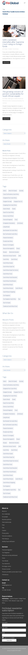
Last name (4, 627)
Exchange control (6, 566)
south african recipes (8, 288)
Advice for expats (13, 190)
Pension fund (20, 98)
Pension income (6, 569)
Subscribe (9, 640)
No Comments (16, 49)
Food (16, 219)
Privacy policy (5, 533)
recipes (5, 252)
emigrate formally (7, 201)
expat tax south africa (8, 212)
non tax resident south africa (10, 234)
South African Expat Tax (8, 266)
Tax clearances (6, 563)
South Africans (19, 288)
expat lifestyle (6, 208)
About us (4, 511)
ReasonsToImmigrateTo (8, 248)
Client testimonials (6, 522)
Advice (4, 190)
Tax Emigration (6, 552)
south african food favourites (10, 277)
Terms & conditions (7, 536)
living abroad (6, 226)
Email (3, 633)
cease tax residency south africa (11, 194)
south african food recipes (9, 281)
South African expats (8, 263)
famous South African (8, 216)
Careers (4, 530)
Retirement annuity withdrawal (9, 555)
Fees (3, 525)
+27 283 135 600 (6, 590)
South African (14, 259)
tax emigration (6, 295)
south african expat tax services (10, 270)
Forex (3, 558)
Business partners (6, 519)
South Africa (6, 259)
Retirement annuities (7, 100)
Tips (19, 299)
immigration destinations (9, 223)
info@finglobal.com (7, 585)
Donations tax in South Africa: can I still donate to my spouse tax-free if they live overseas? (13, 177)
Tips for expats (6, 302)
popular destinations (8, 237)
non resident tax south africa (10, 230)
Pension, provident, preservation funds (12, 572)
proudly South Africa (7, 241)
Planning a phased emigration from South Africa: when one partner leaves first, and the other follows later (14, 160)
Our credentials (6, 514)
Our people (5, 517)
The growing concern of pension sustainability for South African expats (13, 93)
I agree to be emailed (9, 638)
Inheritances (5, 574)
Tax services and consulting (16, 100)
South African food (7, 273)
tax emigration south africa (9, 299)
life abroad (20, 223)
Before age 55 (11, 98)
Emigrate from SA (18, 201)
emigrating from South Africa (10, 205)
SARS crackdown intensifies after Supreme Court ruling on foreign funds (13, 43)
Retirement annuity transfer (9, 255)
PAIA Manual (5, 538)
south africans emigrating (9, 292)
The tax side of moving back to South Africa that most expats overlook (13, 166)
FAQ (3, 528)
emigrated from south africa (10, 198)
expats (13, 208)
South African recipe (8, 284)
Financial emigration (7, 550)
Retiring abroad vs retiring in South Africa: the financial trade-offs (14, 171)
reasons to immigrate (8, 245)
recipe (18, 248)
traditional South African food (10, 306)
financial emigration (7, 219)
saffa (19, 255)
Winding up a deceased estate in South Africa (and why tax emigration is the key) (14, 154)
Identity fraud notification (8, 541)
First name (4, 622)
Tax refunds (5, 561)
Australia (21, 190)
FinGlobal (5, 49)
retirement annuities (14, 252)
